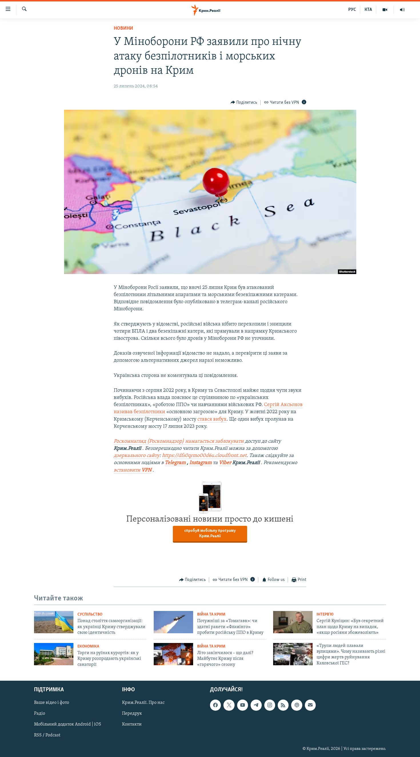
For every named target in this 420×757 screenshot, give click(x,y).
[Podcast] (296, 705)
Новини (123, 28)
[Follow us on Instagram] (269, 705)
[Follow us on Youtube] (242, 705)
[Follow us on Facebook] (215, 705)
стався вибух (212, 419)
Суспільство (89, 614)
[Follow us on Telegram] (256, 705)
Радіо (39, 713)
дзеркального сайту (136, 455)
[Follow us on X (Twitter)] (228, 705)
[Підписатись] (310, 705)
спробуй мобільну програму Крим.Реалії (210, 533)
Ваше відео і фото (51, 702)
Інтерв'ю (325, 614)
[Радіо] (402, 10)
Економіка (88, 646)
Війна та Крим (211, 614)
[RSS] (283, 705)
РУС (352, 9)
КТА (368, 9)
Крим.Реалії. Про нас (143, 702)
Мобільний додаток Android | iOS (67, 724)
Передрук (132, 713)
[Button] (244, 102)
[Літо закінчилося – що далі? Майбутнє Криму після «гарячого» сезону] (173, 654)
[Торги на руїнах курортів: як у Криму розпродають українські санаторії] (53, 654)
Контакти (132, 724)
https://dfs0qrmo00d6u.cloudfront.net (204, 455)
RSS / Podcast (47, 735)
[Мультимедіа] (385, 10)
